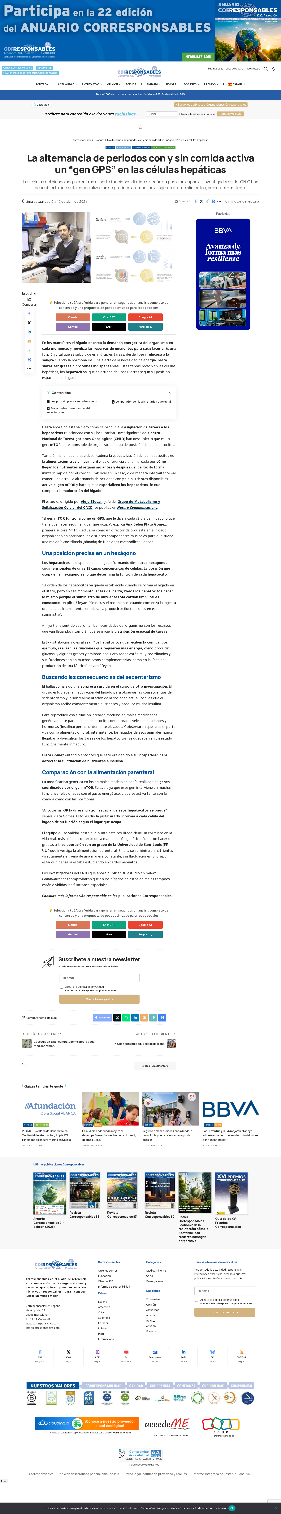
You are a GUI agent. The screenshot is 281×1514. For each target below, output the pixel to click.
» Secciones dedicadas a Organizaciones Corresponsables (211, 105)
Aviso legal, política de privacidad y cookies (156, 1474)
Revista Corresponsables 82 (160, 1214)
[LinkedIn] (184, 1356)
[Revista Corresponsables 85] (85, 1190)
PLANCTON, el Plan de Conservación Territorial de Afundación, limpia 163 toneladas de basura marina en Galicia (46, 1135)
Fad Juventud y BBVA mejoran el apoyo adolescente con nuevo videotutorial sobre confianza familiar (230, 1135)
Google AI (145, 317)
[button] (207, 201)
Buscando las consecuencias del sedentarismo (68, 410)
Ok (232, 1508)
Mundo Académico (141, 147)
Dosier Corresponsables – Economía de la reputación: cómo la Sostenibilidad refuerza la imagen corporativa (193, 1229)
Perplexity (145, 327)
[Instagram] (97, 1356)
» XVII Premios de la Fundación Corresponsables (30, 73)
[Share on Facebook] (195, 201)
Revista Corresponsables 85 (84, 1214)
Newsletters (253, 68)
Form (4, 1481)
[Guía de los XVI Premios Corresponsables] (231, 1193)
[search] (266, 69)
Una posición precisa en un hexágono (73, 401)
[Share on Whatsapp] (126, 1017)
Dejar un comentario (157, 1065)
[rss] (241, 1356)
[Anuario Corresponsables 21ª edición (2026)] (49, 1193)
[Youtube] (126, 1356)
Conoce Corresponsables (17, 67)
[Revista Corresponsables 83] (122, 1190)
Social (98, 1125)
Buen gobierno (123, 147)
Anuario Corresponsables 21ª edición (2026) (48, 1223)
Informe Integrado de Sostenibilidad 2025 (222, 1474)
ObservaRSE (44, 67)
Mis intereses (215, 68)
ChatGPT (109, 317)
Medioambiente (41, 1125)
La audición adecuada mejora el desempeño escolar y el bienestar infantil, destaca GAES (109, 1135)
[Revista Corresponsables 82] (160, 1190)
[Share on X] (201, 201)
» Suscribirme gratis (230, 113)
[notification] (273, 69)
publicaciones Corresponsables (145, 895)
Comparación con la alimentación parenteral (143, 401)
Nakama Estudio (107, 1474)
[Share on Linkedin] (29, 332)
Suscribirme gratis (99, 999)
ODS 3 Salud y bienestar (163, 147)
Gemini (73, 327)
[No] (276, 1508)
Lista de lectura (234, 68)
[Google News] (155, 1356)
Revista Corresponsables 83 (122, 1214)
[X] (69, 1356)
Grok (109, 327)
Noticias (110, 147)
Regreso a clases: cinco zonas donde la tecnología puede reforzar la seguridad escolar (167, 1135)
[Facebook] (40, 1356)
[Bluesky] (213, 1356)
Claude (72, 317)
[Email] (29, 341)
